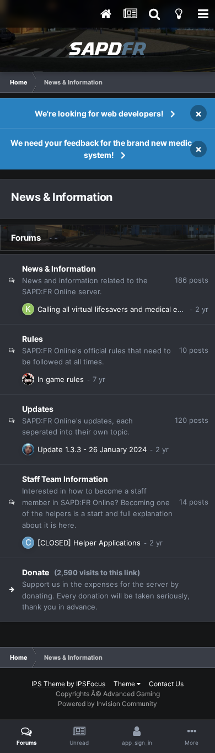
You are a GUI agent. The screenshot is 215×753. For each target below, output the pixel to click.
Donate (35, 572)
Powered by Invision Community (107, 703)
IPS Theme (48, 684)
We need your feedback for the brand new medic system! (101, 149)
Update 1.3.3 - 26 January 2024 (92, 449)
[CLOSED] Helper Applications (89, 542)
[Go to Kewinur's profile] (28, 309)
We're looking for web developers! (99, 113)
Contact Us (166, 684)
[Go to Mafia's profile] (28, 379)
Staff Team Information (65, 479)
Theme (125, 684)
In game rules (60, 379)
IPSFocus (90, 684)
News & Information (59, 268)
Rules (32, 338)
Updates (37, 408)
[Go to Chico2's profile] (28, 543)
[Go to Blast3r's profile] (28, 449)
